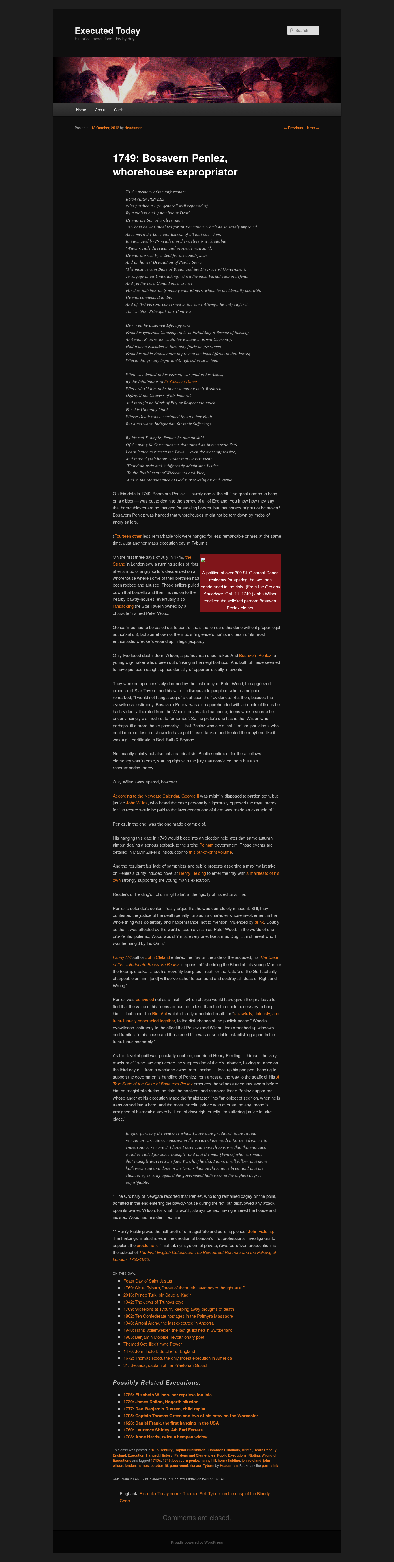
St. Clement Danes (181, 381)
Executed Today (107, 30)
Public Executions (232, 1455)
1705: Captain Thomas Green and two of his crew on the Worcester (190, 1415)
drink (259, 922)
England (119, 1455)
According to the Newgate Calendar (146, 796)
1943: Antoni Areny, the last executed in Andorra (168, 1323)
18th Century (162, 1450)
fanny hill (208, 1460)
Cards (119, 109)
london (130, 1465)
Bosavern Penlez (255, 655)
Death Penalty (265, 1450)
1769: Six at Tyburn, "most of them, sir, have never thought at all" (184, 1288)
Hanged (152, 1455)
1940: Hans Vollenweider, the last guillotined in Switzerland (177, 1330)
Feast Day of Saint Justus (147, 1281)
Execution (136, 1455)
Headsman (133, 127)
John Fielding (260, 1231)
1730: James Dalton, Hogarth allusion (160, 1401)
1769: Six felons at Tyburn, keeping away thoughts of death (178, 1309)
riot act (195, 1465)
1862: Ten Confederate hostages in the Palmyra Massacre (178, 1316)
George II (190, 796)
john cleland (251, 1460)
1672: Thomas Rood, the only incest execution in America (177, 1358)
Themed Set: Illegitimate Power (152, 1344)
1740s (156, 1460)
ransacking (123, 606)
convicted (145, 999)
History (166, 1455)
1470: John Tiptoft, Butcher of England (159, 1351)
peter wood (179, 1465)
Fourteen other (128, 536)
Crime (247, 1450)
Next (313, 127)
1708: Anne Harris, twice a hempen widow (165, 1436)
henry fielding (229, 1460)
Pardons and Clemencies (194, 1455)
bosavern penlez (186, 1460)
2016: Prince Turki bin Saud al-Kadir (157, 1295)
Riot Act (159, 1013)
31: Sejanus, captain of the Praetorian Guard (165, 1365)
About (100, 109)
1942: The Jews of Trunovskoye (153, 1302)
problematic (148, 1245)
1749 (167, 1460)
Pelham (206, 845)
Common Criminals (224, 1450)
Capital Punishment (191, 1450)
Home (81, 109)
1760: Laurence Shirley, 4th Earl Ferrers (163, 1430)
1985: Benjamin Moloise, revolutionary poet (163, 1337)
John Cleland (157, 957)
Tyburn (208, 1465)
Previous (293, 127)
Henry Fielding (192, 873)
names (143, 1465)
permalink (270, 1465)
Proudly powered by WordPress (197, 1542)
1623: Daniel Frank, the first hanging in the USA (171, 1423)
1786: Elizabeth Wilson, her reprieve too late (167, 1394)
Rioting (254, 1455)
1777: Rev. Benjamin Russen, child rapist (164, 1409)
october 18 (159, 1465)
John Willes (137, 803)
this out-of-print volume (210, 852)
